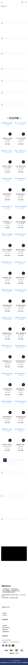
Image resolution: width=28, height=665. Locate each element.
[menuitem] (5, 460)
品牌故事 (4, 613)
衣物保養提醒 (5, 631)
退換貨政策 (5, 629)
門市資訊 (4, 615)
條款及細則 (10, 660)
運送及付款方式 (6, 627)
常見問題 (4, 625)
